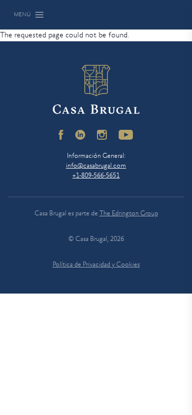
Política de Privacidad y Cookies (96, 265)
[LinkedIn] (80, 135)
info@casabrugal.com (96, 166)
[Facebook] (61, 135)
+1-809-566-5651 (96, 176)
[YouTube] (126, 135)
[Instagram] (102, 135)
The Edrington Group (128, 213)
